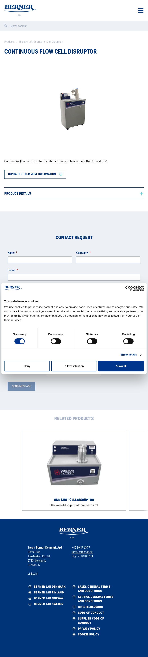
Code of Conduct (91, 612)
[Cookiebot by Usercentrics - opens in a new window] (128, 288)
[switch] (56, 341)
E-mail (13, 270)
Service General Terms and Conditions (95, 599)
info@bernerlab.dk (82, 552)
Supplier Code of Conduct (91, 621)
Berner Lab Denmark (50, 586)
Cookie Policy (88, 634)
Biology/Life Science (30, 41)
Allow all (121, 366)
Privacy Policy (89, 628)
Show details (128, 354)
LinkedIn (33, 573)
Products (9, 41)
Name (13, 252)
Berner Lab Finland (49, 592)
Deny (27, 366)
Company (83, 252)
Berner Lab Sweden (49, 604)
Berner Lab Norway (49, 598)
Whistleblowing (90, 607)
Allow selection (74, 366)
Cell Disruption (55, 41)
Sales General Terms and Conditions (94, 589)
